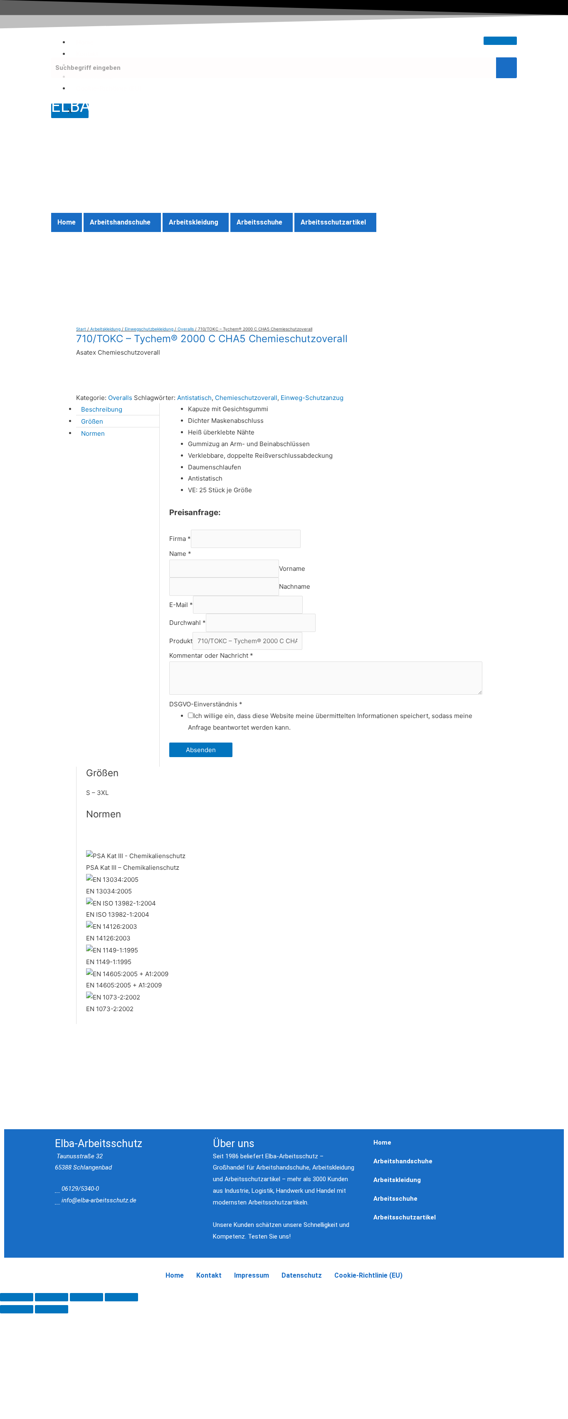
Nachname (294, 586)
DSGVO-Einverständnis (205, 704)
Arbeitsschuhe (259, 222)
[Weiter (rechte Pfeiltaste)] (51, 1309)
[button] (122, 222)
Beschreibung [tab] (101, 409)
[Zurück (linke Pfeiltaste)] (16, 1309)
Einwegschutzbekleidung (149, 328)
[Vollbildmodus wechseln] (51, 1297)
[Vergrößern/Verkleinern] (16, 1297)
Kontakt (87, 54)
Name (180, 554)
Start (81, 328)
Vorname (292, 569)
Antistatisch (194, 398)
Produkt (181, 641)
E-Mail (181, 605)
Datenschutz (302, 1275)
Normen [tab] (93, 433)
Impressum (251, 1275)
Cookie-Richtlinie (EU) (108, 88)
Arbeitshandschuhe (120, 222)
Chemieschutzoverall (246, 398)
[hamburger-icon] (500, 41)
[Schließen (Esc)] (121, 1297)
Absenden (201, 750)
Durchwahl (187, 623)
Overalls (186, 328)
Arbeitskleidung (193, 222)
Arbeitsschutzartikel (333, 222)
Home (85, 42)
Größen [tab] (92, 421)
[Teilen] (86, 1297)
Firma (180, 539)
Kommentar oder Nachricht (211, 655)
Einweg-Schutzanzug (312, 398)
